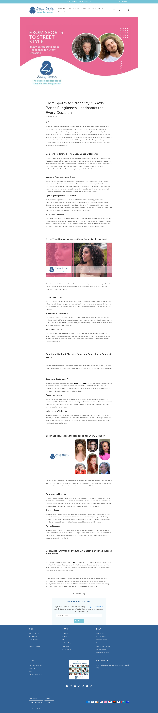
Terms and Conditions (36, 665)
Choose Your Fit (34, 633)
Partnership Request (102, 653)
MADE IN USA (66, 649)
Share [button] (50, 122)
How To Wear (33, 636)
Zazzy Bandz (72, 562)
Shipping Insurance (102, 640)
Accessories (32, 643)
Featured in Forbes (35, 646)
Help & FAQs (100, 633)
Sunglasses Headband (80, 383)
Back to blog (80, 594)
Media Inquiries (101, 649)
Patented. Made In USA (36, 675)
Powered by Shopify (46, 708)
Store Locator (100, 643)
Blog (63, 640)
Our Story (65, 633)
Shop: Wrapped (33, 640)
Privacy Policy (33, 668)
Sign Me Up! (79, 621)
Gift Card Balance (102, 636)
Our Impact (65, 636)
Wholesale (65, 646)
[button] (62, 8)
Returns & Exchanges (103, 646)
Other (30, 671)
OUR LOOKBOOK (103, 661)
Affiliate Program (67, 643)
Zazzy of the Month (94, 606)
